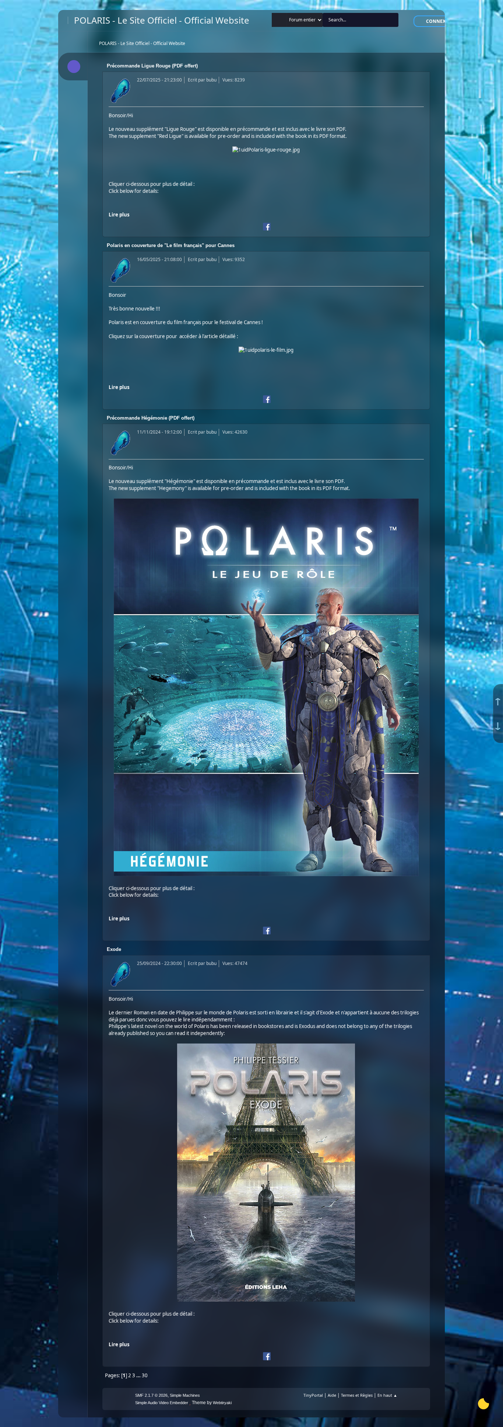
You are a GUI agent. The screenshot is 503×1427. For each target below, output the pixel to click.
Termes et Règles (357, 1395)
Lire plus (119, 214)
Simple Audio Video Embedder (161, 1402)
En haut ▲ (387, 1395)
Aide (332, 1395)
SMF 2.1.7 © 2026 (151, 1395)
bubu (211, 80)
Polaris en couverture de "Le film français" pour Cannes (171, 245)
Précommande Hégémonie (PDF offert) (150, 418)
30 (145, 1375)
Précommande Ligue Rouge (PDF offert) (152, 66)
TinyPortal (313, 1395)
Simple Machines (185, 1395)
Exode (114, 949)
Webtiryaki (222, 1402)
